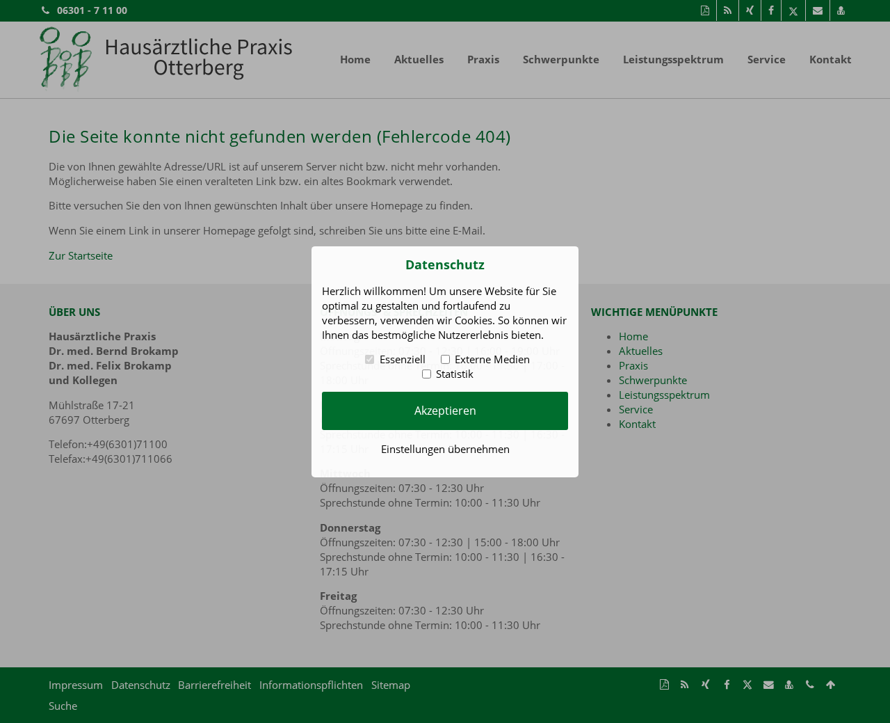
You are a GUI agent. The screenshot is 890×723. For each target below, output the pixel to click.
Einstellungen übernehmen (445, 449)
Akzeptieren (445, 410)
